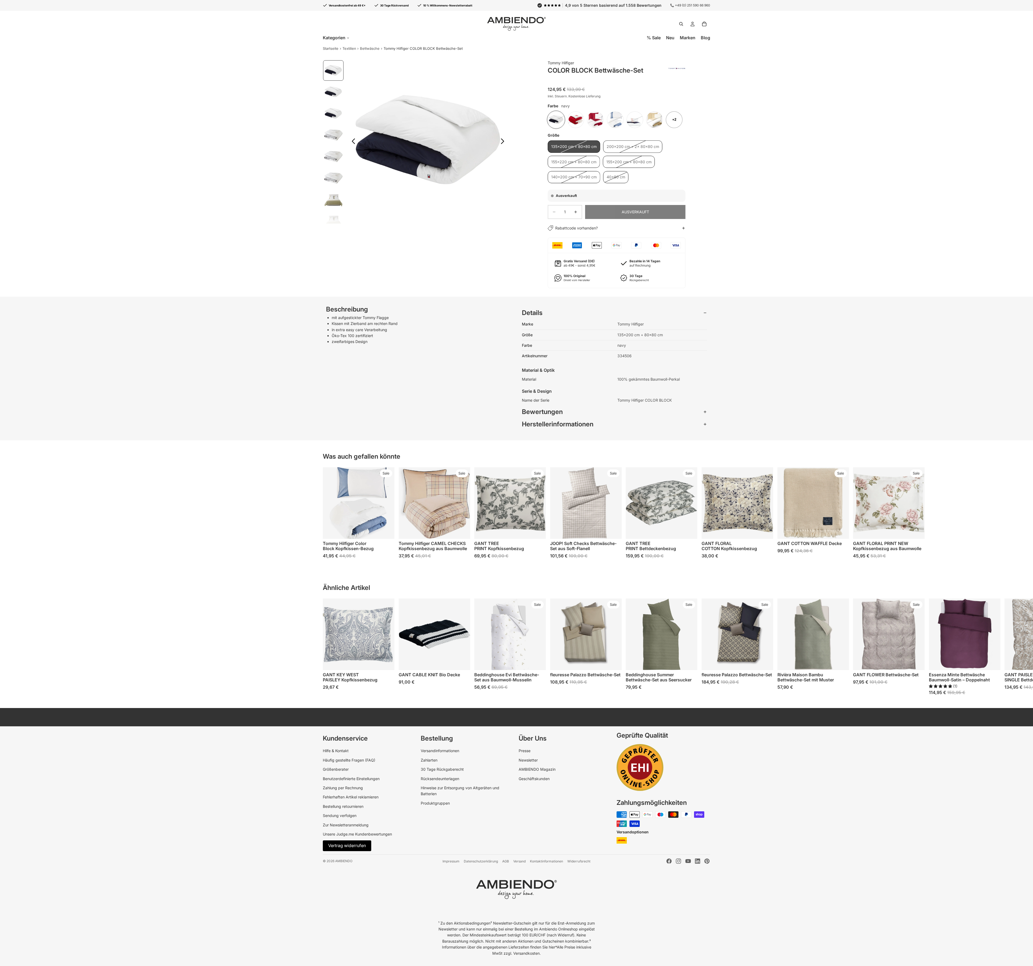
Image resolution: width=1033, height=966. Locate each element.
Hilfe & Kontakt (336, 750)
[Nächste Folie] (504, 142)
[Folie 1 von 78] (333, 70)
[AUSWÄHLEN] (537, 531)
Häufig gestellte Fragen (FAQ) (349, 760)
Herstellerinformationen (557, 424)
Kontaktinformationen (546, 861)
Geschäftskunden (534, 778)
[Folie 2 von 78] (333, 92)
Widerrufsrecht (578, 861)
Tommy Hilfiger (561, 63)
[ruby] (595, 119)
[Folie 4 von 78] (333, 135)
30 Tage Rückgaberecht (442, 769)
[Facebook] (669, 861)
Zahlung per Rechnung (343, 787)
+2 (674, 120)
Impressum (451, 861)
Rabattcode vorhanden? (576, 228)
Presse (524, 750)
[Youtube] (688, 861)
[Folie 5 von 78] (333, 156)
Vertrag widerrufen (347, 845)
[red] (575, 119)
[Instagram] (678, 861)
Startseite (330, 48)
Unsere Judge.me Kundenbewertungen (357, 834)
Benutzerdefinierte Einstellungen (351, 778)
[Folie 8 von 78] (333, 221)
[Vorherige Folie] (352, 142)
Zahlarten (429, 760)
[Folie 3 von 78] (333, 113)
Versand (519, 861)
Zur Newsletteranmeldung (346, 825)
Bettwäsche (370, 48)
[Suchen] (681, 24)
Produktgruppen (435, 803)
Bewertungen (542, 412)
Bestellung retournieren (343, 806)
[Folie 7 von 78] (333, 199)
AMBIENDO (343, 861)
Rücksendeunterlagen (440, 778)
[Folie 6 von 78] (333, 178)
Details (532, 313)
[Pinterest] (707, 861)
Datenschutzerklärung (481, 861)
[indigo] (615, 119)
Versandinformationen (440, 750)
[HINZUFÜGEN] (386, 531)
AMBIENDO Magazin (537, 769)
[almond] (654, 119)
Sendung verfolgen (339, 815)
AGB (505, 861)
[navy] (556, 119)
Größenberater (336, 769)
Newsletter (528, 760)
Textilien (349, 48)
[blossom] (635, 119)
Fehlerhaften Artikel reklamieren (350, 797)
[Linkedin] (697, 861)
